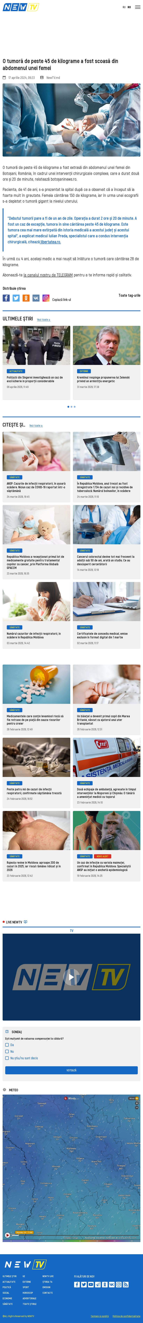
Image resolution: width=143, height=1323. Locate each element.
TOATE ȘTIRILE (29, 1303)
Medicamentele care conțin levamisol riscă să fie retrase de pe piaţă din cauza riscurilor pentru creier (35, 719)
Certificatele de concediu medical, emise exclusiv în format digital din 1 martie (102, 635)
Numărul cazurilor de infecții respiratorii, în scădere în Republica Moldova (34, 635)
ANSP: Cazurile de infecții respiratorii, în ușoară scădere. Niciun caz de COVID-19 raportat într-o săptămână (36, 487)
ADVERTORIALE (29, 1298)
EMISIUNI (46, 1287)
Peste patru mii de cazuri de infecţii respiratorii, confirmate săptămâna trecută (34, 791)
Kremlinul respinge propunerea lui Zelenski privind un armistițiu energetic (103, 379)
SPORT (26, 1287)
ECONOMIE (7, 1298)
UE (24, 1276)
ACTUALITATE (16, 371)
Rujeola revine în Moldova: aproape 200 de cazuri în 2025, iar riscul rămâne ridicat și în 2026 (34, 866)
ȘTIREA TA (47, 1281)
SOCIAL (6, 1292)
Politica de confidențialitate (126, 1316)
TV (71, 930)
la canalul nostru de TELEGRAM (48, 274)
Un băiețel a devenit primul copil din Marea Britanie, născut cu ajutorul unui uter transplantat (103, 719)
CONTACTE (48, 1292)
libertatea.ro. (50, 241)
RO (129, 7)
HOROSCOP (28, 1292)
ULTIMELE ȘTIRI (10, 1276)
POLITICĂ (7, 1287)
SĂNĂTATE (15, 477)
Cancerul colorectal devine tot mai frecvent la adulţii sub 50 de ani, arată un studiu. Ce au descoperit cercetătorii (105, 560)
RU (124, 7)
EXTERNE (84, 371)
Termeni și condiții (100, 1316)
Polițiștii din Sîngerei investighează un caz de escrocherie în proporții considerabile (35, 379)
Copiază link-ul (61, 299)
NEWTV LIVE (48, 1276)
